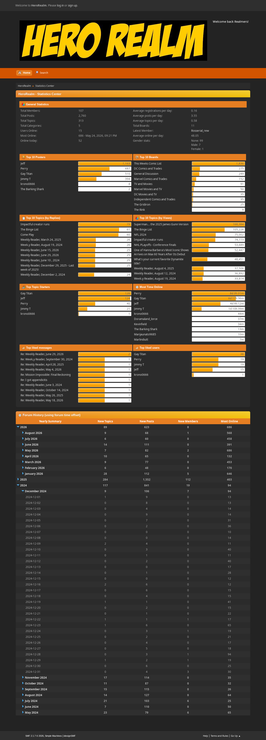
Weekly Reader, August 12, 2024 (155, 273)
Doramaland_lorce (146, 319)
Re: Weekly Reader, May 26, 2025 (42, 395)
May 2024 (31, 712)
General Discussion (146, 174)
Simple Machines (53, 736)
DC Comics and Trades (148, 168)
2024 (23, 485)
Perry (24, 168)
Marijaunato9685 (145, 334)
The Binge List (29, 229)
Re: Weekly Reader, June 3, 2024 (41, 385)
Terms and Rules (219, 735)
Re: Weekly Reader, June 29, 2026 (42, 354)
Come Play (27, 235)
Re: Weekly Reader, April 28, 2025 (42, 364)
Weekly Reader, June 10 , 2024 (40, 260)
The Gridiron (142, 204)
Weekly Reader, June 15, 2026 (40, 250)
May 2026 (31, 450)
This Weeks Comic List (147, 163)
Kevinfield (140, 324)
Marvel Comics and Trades (150, 179)
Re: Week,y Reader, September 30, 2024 (47, 359)
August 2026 (33, 433)
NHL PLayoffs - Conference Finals (155, 245)
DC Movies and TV (145, 194)
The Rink (139, 210)
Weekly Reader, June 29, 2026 (40, 255)
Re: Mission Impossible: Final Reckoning (46, 375)
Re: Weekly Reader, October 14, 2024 (44, 390)
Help (205, 735)
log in (60, 5)
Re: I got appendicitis (34, 380)
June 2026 (31, 444)
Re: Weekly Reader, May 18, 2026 (42, 400)
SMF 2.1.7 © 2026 (34, 736)
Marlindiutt (141, 339)
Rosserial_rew (200, 131)
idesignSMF (70, 736)
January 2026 (34, 474)
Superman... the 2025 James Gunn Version (161, 224)
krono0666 (28, 184)
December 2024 (35, 491)
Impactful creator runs (35, 224)
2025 (23, 479)
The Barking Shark (32, 189)
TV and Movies (143, 184)
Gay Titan (26, 174)
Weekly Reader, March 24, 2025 (41, 240)
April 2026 (32, 456)
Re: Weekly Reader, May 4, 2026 (41, 369)
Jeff (23, 163)
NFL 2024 (140, 235)
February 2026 (35, 468)
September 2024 (36, 689)
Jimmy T (26, 179)
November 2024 (36, 677)
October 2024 (34, 683)
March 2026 (33, 462)
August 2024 (33, 695)
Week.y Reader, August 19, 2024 (41, 245)
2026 (23, 427)
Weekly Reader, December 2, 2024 (43, 274)
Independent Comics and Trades (154, 199)
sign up (72, 5)
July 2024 (31, 701)
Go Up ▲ (236, 735)
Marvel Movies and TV (148, 189)
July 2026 (31, 439)
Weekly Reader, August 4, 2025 (154, 268)
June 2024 (31, 707)
